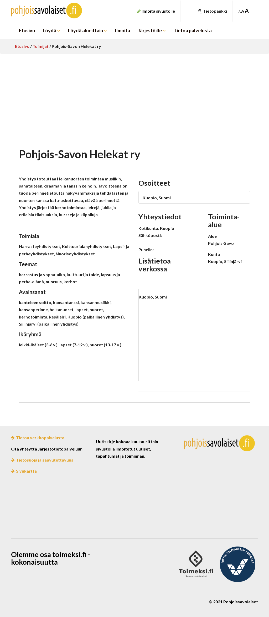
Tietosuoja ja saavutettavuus (44, 459)
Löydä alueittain (86, 30)
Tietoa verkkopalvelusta (40, 437)
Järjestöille (150, 30)
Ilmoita (122, 30)
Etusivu (27, 30)
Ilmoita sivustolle (158, 10)
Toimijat (41, 46)
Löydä (50, 30)
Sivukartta (26, 470)
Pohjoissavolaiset (49, 10)
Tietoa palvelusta (193, 30)
